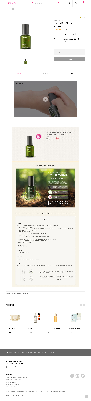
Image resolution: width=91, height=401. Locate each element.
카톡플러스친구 (83, 376)
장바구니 (83, 2)
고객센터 (15, 352)
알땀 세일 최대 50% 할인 (38, 3)
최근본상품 (76, 3)
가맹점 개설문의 (52, 352)
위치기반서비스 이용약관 (42, 352)
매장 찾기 (20, 352)
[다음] (84, 305)
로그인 (7, 352)
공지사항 (10, 352)
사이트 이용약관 (26, 352)
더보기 (64, 41)
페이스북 (72, 376)
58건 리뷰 (65, 29)
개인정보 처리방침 (33, 352)
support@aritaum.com (14, 380)
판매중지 (70, 59)
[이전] (81, 305)
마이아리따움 (69, 3)
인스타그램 (77, 376)
